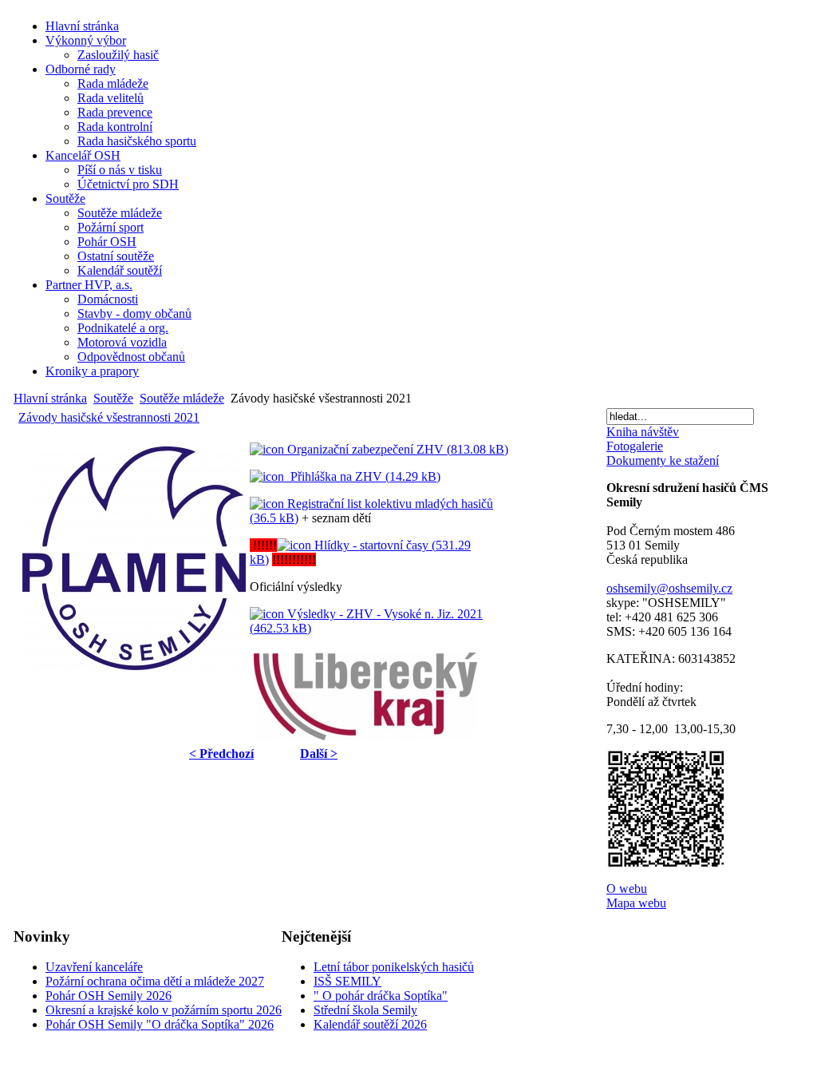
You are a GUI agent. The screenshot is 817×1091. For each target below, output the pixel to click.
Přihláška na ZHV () (362, 476)
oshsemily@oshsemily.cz (669, 588)
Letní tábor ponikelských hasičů (394, 967)
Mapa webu (636, 903)
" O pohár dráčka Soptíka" (381, 995)
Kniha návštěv (642, 431)
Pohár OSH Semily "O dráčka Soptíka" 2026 (159, 1024)
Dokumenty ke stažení (662, 460)
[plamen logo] (134, 558)
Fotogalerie (634, 446)
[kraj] (365, 696)
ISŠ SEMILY (347, 981)
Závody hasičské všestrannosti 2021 (108, 417)
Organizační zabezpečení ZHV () (396, 449)
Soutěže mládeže (182, 398)
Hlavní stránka (50, 398)
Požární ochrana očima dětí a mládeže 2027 (154, 981)
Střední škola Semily (365, 1010)
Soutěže (113, 398)
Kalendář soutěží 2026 (370, 1024)
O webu (626, 888)
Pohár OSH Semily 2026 (108, 995)
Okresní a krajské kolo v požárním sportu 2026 (163, 1010)
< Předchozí (221, 753)
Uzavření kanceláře (94, 967)
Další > (318, 753)
